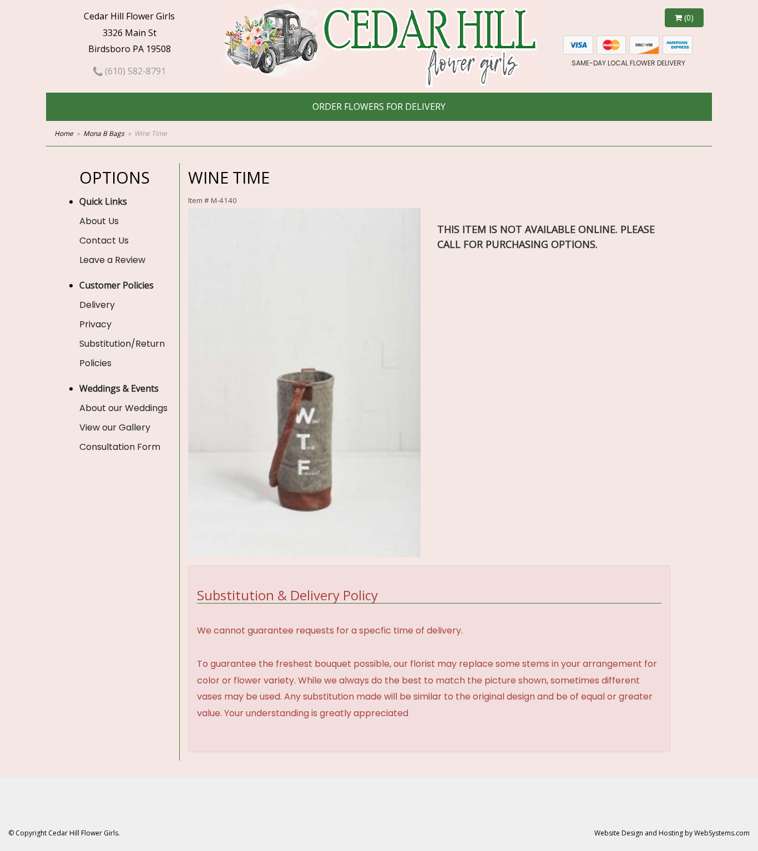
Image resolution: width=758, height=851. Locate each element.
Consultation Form (119, 446)
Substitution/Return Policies (122, 353)
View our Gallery (114, 427)
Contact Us (104, 240)
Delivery (97, 304)
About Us (99, 221)
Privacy (95, 324)
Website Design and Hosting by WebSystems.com (672, 833)
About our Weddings (123, 408)
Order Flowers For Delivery (379, 106)
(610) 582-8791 (134, 71)
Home (63, 133)
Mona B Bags (103, 133)
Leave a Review (112, 260)
